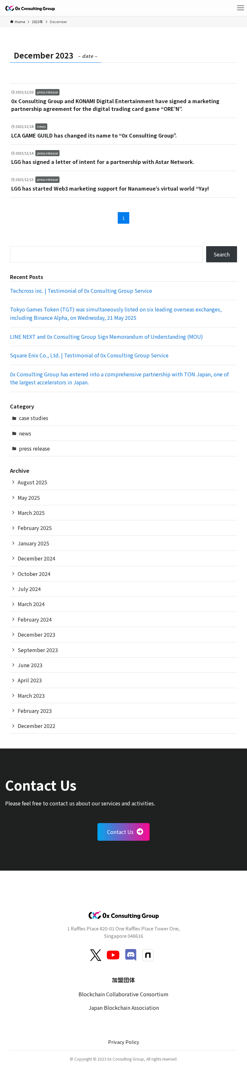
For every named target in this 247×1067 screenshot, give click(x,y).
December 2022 (36, 726)
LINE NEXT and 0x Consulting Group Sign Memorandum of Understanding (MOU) (106, 336)
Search (222, 254)
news (25, 433)
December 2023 (36, 634)
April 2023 (30, 680)
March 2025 (31, 512)
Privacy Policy (123, 1041)
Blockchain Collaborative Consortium (123, 994)
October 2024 (34, 574)
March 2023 (31, 695)
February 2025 (35, 528)
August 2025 (32, 482)
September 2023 (38, 650)
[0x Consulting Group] (30, 8)
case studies (33, 418)
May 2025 (29, 497)
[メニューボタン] (240, 8)
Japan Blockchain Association (123, 1007)
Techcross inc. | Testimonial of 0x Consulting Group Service (81, 290)
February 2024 (35, 619)
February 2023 (35, 710)
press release (34, 448)
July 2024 (29, 589)
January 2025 (33, 543)
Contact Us (120, 832)
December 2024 (36, 558)
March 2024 (31, 604)
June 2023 (30, 665)
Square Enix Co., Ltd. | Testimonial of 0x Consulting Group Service (89, 355)
